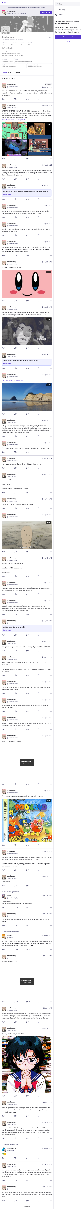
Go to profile (46, 12)
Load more (27, 1206)
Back (6, 2)
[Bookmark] (39, 99)
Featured (17, 73)
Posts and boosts (8, 79)
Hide (48, 124)
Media (10, 73)
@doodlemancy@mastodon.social (11, 39)
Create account (68, 37)
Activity (4, 73)
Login (68, 41)
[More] (51, 99)
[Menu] (50, 37)
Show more (7, 194)
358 (3, 45)
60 (12, 45)
